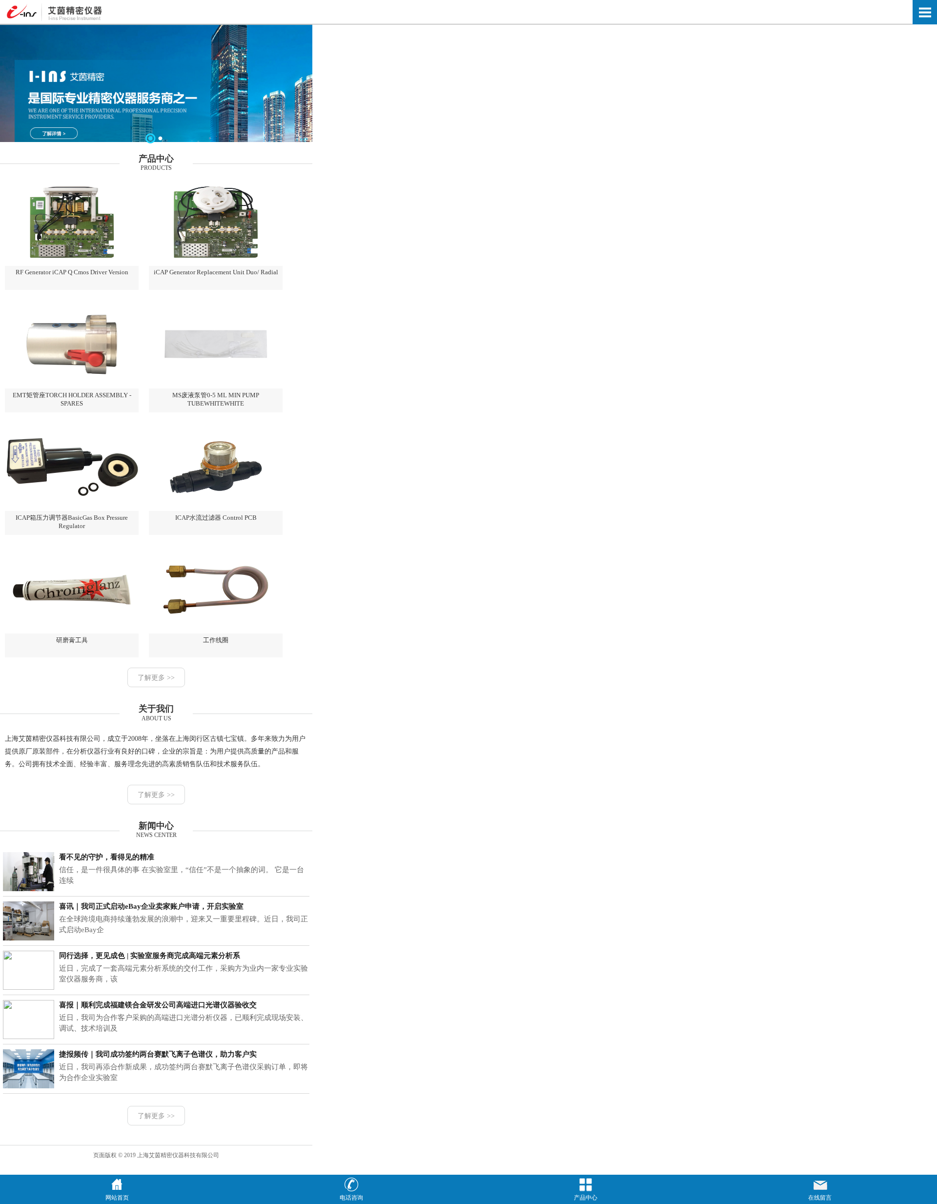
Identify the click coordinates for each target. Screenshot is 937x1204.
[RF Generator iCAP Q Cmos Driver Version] (72, 264)
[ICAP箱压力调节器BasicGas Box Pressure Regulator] (72, 509)
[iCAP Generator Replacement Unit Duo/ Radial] (216, 264)
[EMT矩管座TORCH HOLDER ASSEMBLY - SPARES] (72, 386)
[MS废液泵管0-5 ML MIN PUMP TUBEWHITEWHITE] (216, 386)
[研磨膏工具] (72, 631)
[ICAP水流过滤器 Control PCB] (216, 509)
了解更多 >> (156, 677)
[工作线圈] (216, 631)
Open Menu (925, 12)
